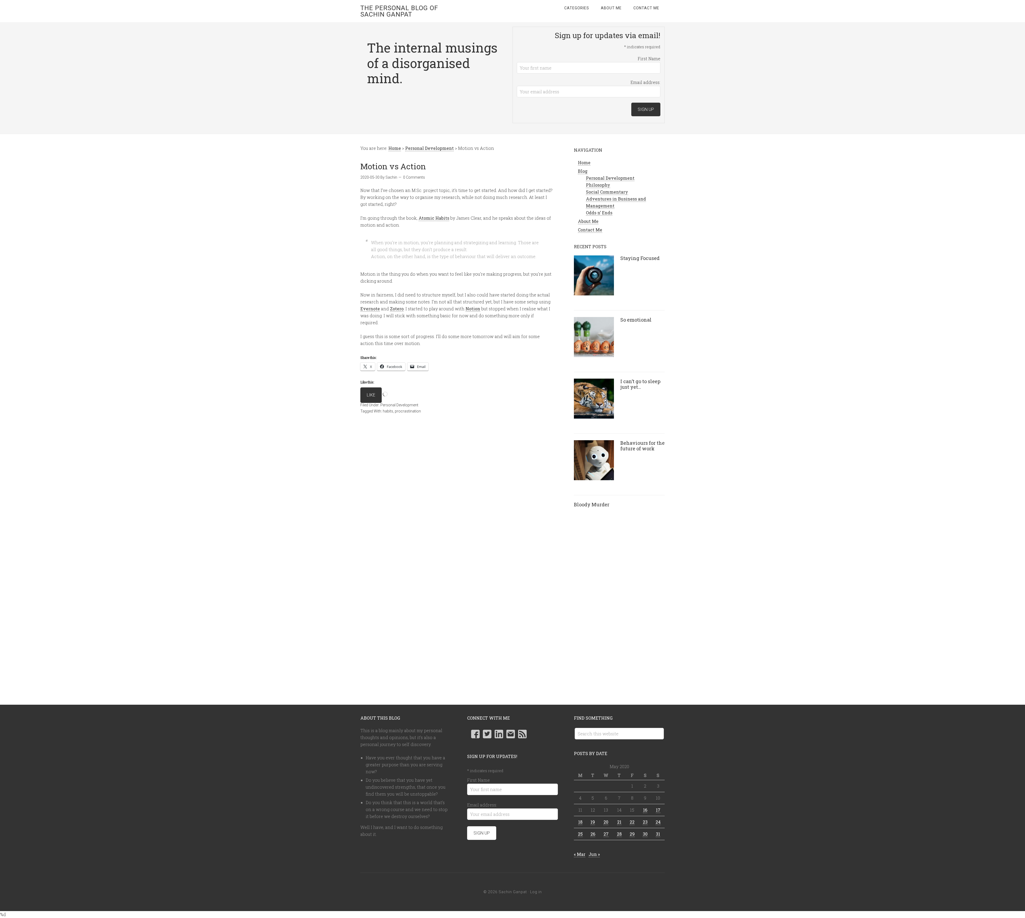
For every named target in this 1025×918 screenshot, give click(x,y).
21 (619, 822)
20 (606, 822)
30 (645, 834)
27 (606, 834)
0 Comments (414, 177)
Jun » (594, 854)
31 (658, 834)
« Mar (579, 854)
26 (592, 834)
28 (619, 834)
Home (584, 162)
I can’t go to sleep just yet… (640, 384)
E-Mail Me (510, 734)
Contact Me (590, 229)
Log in (536, 892)
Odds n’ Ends (599, 212)
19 (592, 822)
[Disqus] (456, 497)
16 (645, 810)
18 (580, 822)
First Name (649, 58)
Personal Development (399, 405)
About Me (588, 221)
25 (580, 834)
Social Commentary (607, 192)
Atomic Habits (434, 218)
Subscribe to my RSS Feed (522, 734)
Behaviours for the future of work (642, 446)
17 (658, 810)
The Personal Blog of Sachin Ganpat (399, 11)
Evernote (370, 308)
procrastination (408, 411)
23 (645, 822)
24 (658, 822)
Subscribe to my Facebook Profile (475, 734)
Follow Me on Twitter (487, 734)
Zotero (397, 308)
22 (632, 822)
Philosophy (598, 185)
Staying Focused (640, 258)
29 (632, 834)
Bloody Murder (591, 504)
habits (388, 411)
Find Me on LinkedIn (499, 734)
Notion (473, 308)
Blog (583, 171)
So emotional (636, 319)
